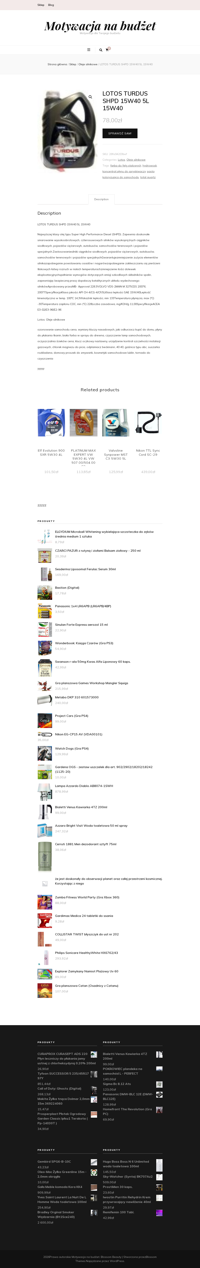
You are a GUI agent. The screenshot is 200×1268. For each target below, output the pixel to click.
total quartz (148, 177)
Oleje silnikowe (136, 159)
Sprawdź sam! (120, 133)
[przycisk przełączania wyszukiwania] (100, 50)
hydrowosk (150, 165)
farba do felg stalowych (125, 165)
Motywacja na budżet (100, 25)
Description (101, 199)
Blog (51, 5)
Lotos (121, 159)
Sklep (41, 5)
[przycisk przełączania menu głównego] (89, 50)
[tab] (101, 199)
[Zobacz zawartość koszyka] (107, 50)
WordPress (117, 1261)
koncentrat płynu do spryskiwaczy (124, 171)
